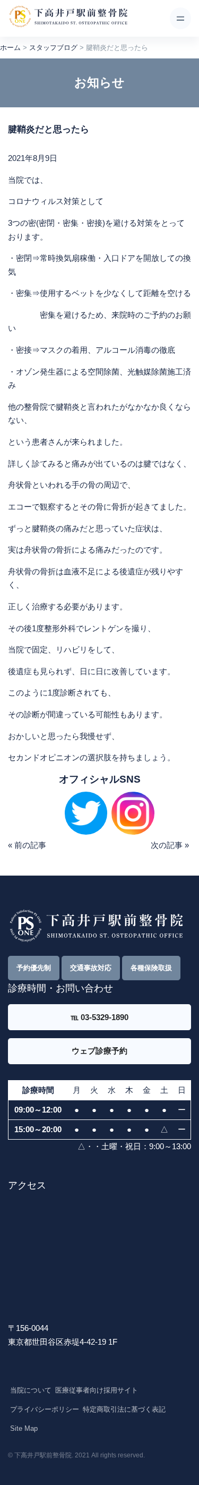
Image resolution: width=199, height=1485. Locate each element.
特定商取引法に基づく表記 (124, 1409)
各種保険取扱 (151, 968)
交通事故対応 (90, 968)
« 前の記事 (27, 845)
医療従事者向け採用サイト (96, 1390)
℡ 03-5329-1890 (99, 1017)
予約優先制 (33, 968)
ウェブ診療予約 (99, 1050)
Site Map (24, 1428)
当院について (30, 1390)
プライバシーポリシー (44, 1409)
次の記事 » (170, 845)
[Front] (68, 18)
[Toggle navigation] (180, 18)
